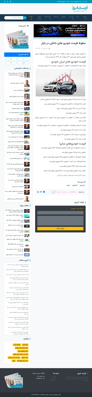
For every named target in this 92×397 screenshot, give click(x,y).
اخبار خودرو (75, 185)
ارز (23, 59)
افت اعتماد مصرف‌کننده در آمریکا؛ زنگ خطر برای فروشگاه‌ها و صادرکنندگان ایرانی (17, 270)
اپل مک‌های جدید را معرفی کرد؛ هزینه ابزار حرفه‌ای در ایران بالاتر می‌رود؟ (18, 323)
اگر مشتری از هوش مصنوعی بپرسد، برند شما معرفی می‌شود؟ (17, 265)
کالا (11, 63)
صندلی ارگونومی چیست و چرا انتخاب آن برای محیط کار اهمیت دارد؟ (17, 308)
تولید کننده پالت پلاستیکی (14, 357)
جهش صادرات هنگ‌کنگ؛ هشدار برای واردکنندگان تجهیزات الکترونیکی (19, 333)
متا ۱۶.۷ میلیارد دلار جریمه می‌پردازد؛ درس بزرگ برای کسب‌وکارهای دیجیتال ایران (17, 293)
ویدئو (54, 378)
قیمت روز (30, 17)
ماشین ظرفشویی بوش (23, 351)
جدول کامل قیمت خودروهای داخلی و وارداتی (71, 175)
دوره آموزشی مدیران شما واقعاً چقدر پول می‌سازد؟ (19, 313)
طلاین (13, 361)
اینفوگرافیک (52, 380)
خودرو (68, 185)
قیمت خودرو (78, 61)
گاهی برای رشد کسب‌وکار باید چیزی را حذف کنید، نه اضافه (18, 328)
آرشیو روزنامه (39, 17)
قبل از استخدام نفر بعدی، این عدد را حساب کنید (17, 275)
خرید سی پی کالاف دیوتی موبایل (20, 354)
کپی (53, 192)
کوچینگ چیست (16, 345)
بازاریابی (63, 16)
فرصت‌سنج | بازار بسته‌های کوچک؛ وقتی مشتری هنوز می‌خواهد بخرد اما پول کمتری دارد (17, 298)
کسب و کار (71, 17)
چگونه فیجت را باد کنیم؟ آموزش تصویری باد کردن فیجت (18, 303)
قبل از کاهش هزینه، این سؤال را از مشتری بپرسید (18, 283)
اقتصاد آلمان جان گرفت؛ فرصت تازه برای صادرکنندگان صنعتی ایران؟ (18, 288)
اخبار (77, 16)
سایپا (78, 57)
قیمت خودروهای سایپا (72, 144)
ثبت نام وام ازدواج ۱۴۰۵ (22, 361)
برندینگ (56, 16)
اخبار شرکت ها (47, 17)
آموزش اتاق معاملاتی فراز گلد (21, 348)
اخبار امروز (82, 185)
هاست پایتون (25, 357)
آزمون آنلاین (25, 345)
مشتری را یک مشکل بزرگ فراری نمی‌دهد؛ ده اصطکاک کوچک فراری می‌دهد (18, 318)
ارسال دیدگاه (60, 228)
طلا (11, 59)
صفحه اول (84, 17)
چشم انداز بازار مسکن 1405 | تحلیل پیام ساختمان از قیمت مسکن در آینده (19, 279)
